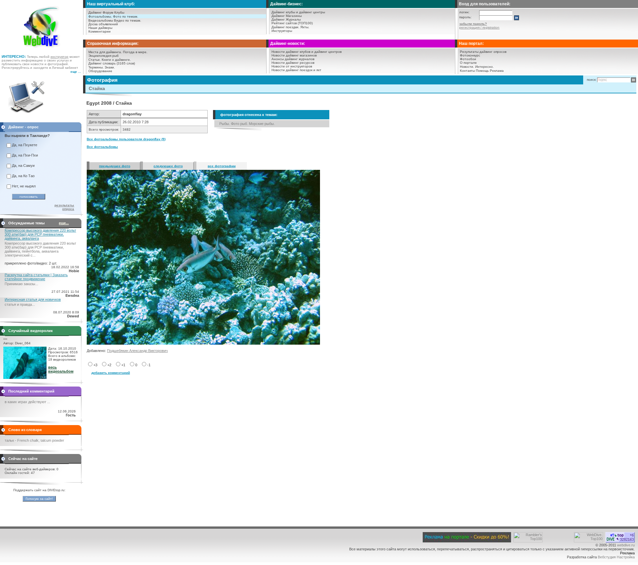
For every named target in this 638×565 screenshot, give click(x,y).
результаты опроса (64, 207)
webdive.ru (626, 545)
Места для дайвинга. (105, 52)
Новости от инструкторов (291, 66)
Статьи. (94, 59)
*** (5, 339)
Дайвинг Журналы (286, 19)
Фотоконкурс (470, 55)
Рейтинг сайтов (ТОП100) (292, 23)
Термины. (96, 67)
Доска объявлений (103, 24)
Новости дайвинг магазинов (294, 55)
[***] (25, 378)
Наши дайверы (100, 28)
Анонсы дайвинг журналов (292, 59)
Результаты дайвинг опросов (483, 52)
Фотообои (468, 59)
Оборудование (100, 71)
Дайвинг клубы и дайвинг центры (298, 12)
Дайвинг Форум (100, 12)
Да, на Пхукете (24, 145)
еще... (64, 223)
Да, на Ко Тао (23, 176)
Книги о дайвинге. (116, 59)
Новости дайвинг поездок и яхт (296, 70)
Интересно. (484, 66)
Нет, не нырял (24, 186)
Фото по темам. (125, 16)
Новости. (467, 66)
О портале (468, 62)
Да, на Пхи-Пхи (25, 155)
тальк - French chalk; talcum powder (34, 440)
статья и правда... (20, 304)
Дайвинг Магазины (286, 16)
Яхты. (304, 27)
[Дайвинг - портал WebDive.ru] (41, 50)
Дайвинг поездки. (285, 27)
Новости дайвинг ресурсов (292, 62)
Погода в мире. (135, 52)
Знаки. (110, 67)
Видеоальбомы (100, 20)
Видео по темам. (127, 20)
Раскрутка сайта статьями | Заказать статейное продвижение (36, 277)
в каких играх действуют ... (27, 402)
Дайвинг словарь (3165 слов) (111, 63)
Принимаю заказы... (21, 284)
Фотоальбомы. (100, 16)
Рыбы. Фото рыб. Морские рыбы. (247, 124)
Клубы (119, 12)
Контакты (467, 70)
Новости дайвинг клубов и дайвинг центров (306, 52)
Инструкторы (281, 31)
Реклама (497, 70)
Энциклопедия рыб (103, 55)
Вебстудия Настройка (616, 557)
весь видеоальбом (60, 369)
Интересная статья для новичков (33, 299)
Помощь (482, 70)
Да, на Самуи (23, 166)
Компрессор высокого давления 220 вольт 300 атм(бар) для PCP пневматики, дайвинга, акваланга (40, 234)
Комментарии (99, 31)
